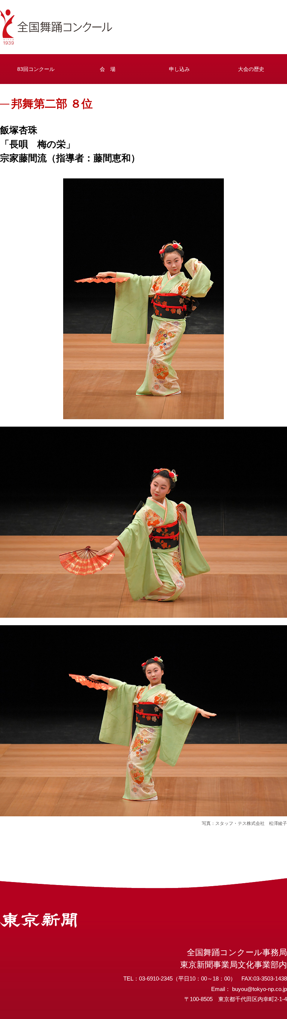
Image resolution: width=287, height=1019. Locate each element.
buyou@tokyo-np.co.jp (259, 989)
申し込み (179, 69)
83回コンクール (36, 69)
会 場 (107, 69)
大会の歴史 (251, 69)
